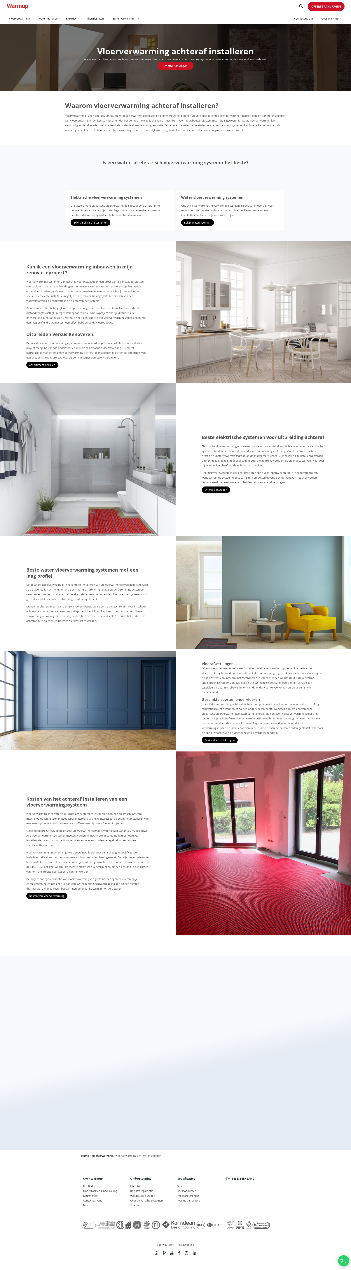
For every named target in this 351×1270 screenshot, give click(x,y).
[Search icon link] (301, 6)
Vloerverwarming (102, 1155)
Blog (85, 1205)
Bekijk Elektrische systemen (90, 222)
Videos (181, 1186)
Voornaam (79, 1028)
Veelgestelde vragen (142, 1195)
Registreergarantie (141, 1191)
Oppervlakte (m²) (82, 1075)
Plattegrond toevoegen (189, 1102)
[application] (31, 18)
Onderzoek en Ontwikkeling (100, 1191)
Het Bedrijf (89, 1186)
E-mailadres (79, 1059)
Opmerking (78, 1102)
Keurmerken (90, 1195)
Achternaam (185, 1028)
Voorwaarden (165, 1244)
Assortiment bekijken (42, 365)
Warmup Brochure (188, 1200)
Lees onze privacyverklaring (172, 1130)
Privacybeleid (186, 1244)
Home (85, 1155)
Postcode (183, 1044)
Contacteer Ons (92, 1200)
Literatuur (136, 1186)
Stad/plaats (184, 1059)
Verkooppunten (186, 1191)
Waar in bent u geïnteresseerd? (195, 1075)
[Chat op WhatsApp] (343, 1260)
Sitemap (135, 1205)
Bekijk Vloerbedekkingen (220, 740)
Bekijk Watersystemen (197, 222)
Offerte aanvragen (216, 489)
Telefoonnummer (83, 1044)
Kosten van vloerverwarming (46, 896)
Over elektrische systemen (146, 1200)
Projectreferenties (188, 1195)
